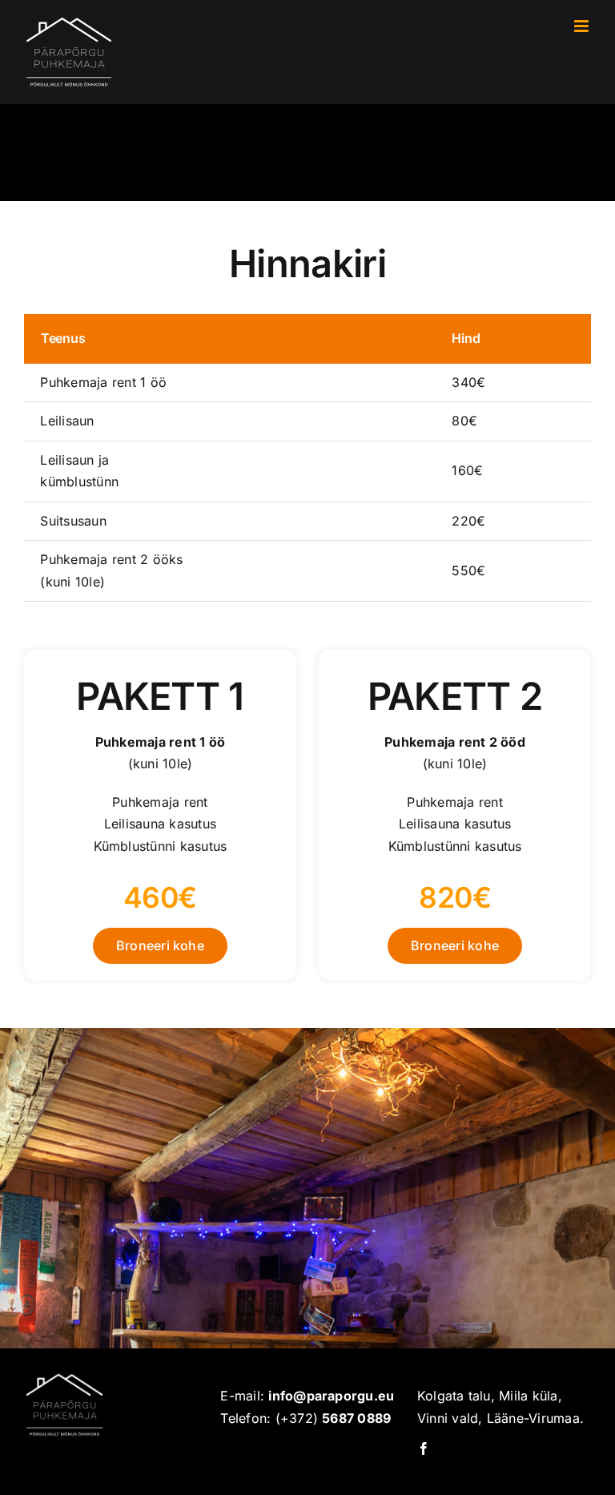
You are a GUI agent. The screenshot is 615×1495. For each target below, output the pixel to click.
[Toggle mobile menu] (582, 26)
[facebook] (423, 1448)
